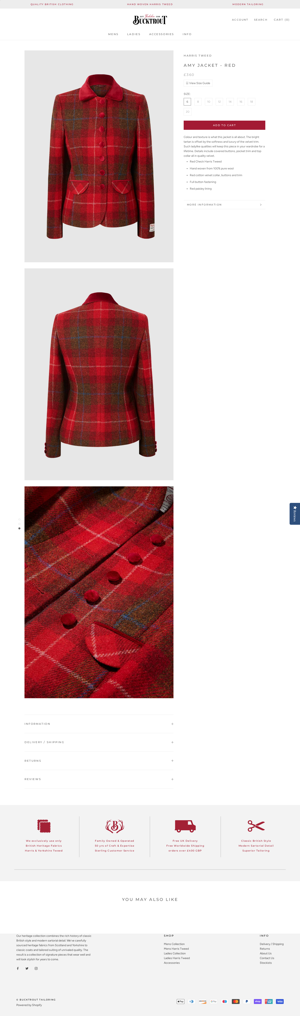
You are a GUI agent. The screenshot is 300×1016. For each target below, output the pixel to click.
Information (37, 723)
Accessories (172, 963)
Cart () (282, 19)
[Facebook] (17, 968)
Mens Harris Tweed (176, 948)
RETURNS (32, 760)
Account (240, 19)
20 (187, 111)
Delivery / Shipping (272, 944)
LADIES (134, 34)
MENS (113, 34)
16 (240, 101)
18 (251, 101)
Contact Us (267, 958)
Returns (265, 948)
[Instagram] (36, 968)
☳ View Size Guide (198, 83)
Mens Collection (174, 944)
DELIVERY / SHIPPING (44, 742)
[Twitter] (27, 968)
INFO (187, 34)
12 (219, 101)
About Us (266, 953)
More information (204, 204)
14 (230, 101)
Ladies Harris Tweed (177, 958)
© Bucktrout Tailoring (36, 999)
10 (208, 101)
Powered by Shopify (29, 1005)
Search (261, 19)
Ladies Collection (175, 953)
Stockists (266, 963)
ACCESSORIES (161, 34)
